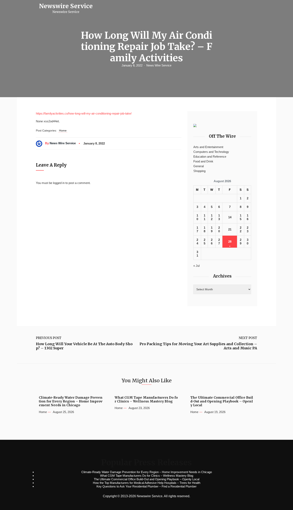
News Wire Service (158, 65)
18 (204, 229)
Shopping (199, 171)
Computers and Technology (211, 151)
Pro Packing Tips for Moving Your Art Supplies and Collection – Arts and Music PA (198, 346)
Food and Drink (203, 161)
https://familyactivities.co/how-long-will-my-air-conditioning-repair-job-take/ (84, 113)
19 (211, 229)
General (198, 166)
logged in (59, 183)
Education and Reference (209, 156)
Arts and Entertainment (208, 147)
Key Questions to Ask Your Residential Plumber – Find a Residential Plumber (146, 486)
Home (63, 130)
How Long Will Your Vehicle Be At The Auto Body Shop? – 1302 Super (84, 346)
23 (247, 229)
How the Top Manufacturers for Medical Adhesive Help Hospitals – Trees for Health (146, 482)
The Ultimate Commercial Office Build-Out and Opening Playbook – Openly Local (221, 401)
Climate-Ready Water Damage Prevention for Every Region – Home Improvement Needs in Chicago (70, 401)
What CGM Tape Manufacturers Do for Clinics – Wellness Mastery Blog (146, 399)
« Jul (196, 265)
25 (204, 241)
